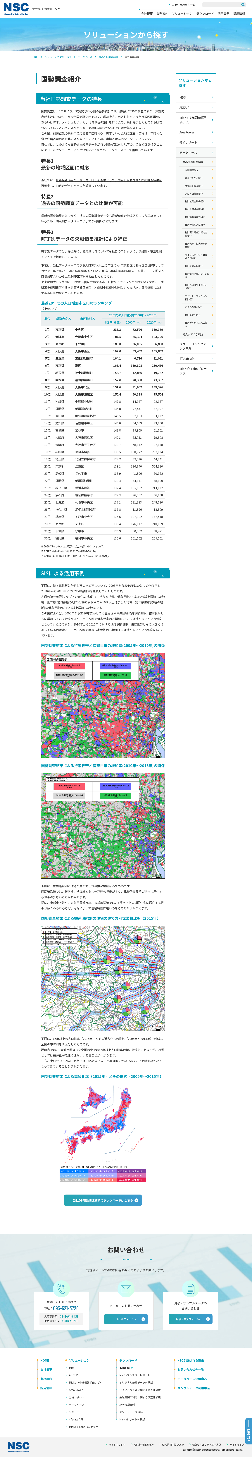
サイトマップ (237, 1444)
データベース (85, 57)
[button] (103, 1200)
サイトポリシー (117, 1444)
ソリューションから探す (58, 57)
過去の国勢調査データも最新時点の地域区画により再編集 (118, 215)
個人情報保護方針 (143, 1444)
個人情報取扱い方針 (173, 1444)
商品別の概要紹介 (108, 57)
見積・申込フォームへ (189, 1319)
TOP (36, 57)
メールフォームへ (126, 1319)
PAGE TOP (249, 1435)
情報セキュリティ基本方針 (206, 1444)
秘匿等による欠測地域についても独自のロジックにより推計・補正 (112, 251)
